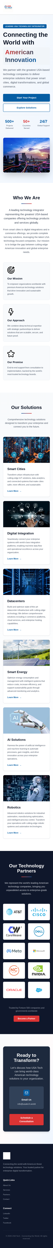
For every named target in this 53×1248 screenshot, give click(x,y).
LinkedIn (6, 1213)
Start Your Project (26, 97)
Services (6, 1190)
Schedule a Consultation (26, 1120)
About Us (7, 1185)
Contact (6, 1199)
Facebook (7, 1223)
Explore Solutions (26, 107)
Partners (6, 1194)
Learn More (14, 491)
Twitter (5, 1218)
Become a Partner (26, 1019)
